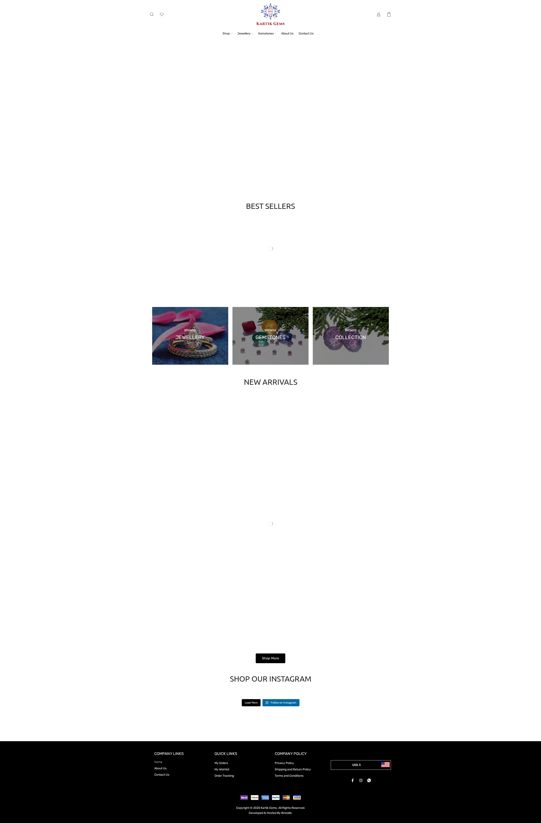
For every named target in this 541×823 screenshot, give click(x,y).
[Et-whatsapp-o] (369, 780)
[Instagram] (361, 780)
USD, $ (356, 765)
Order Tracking (224, 776)
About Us (287, 33)
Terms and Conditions (289, 776)
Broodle (286, 813)
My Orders (221, 763)
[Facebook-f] (352, 780)
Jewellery (244, 33)
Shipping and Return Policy (293, 769)
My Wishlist (221, 769)
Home (158, 762)
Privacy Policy (284, 763)
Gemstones (266, 33)
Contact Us (306, 33)
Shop (226, 33)
